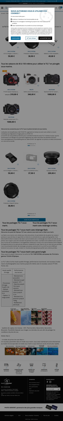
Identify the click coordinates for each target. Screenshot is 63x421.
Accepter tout (46, 38)
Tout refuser (32, 38)
